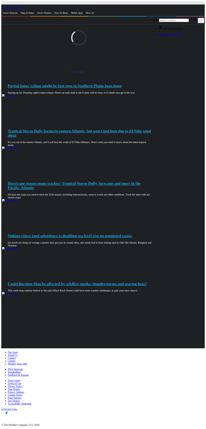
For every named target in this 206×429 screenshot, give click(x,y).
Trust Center (14, 380)
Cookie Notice (15, 395)
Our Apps (13, 352)
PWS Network (15, 369)
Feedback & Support (18, 375)
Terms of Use (14, 383)
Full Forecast (77, 71)
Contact (12, 358)
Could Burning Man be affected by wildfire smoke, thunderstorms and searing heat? (77, 284)
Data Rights (14, 389)
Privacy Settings (16, 392)
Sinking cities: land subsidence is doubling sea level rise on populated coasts (70, 236)
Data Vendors (15, 398)
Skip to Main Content (12, 7)
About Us (13, 355)
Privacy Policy (15, 386)
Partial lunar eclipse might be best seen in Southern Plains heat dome (65, 86)
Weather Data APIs (17, 363)
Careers (11, 361)
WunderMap (14, 372)
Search (155, 20)
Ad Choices (14, 400)
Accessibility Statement (19, 403)
